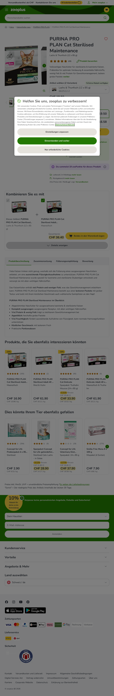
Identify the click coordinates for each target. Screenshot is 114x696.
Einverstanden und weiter (57, 140)
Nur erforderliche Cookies (57, 149)
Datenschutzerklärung (65, 125)
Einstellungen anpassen (57, 131)
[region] (57, 126)
